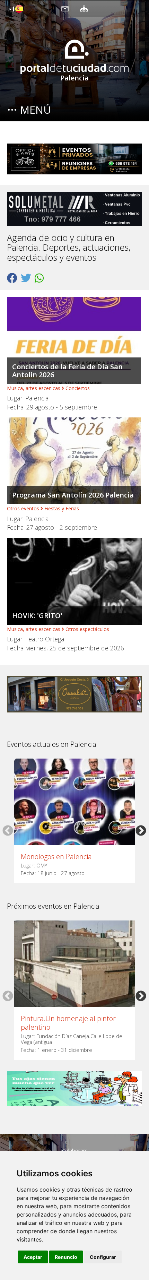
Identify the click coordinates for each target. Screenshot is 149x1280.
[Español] (15, 9)
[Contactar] (65, 8)
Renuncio (66, 1257)
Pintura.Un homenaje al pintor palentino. (68, 1022)
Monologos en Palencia (56, 856)
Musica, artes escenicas (33, 388)
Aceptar (33, 1257)
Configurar (103, 1257)
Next (141, 830)
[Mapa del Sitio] (84, 8)
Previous (8, 830)
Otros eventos (23, 508)
